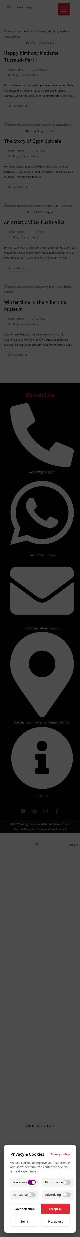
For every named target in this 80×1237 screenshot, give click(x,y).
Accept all (55, 1209)
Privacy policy (60, 1154)
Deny (24, 1221)
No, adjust (55, 1221)
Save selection (25, 1209)
